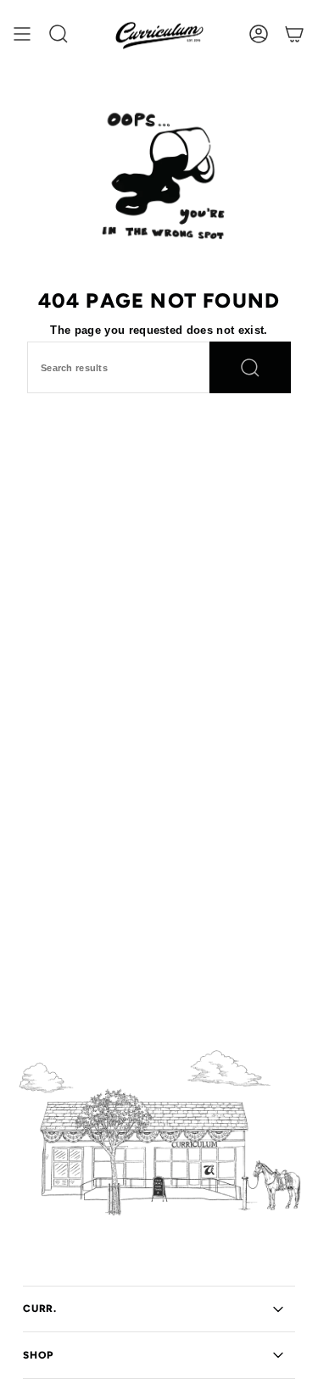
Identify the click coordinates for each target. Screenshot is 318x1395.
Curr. (39, 1308)
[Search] (250, 367)
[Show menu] (22, 33)
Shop (38, 1355)
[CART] (294, 33)
